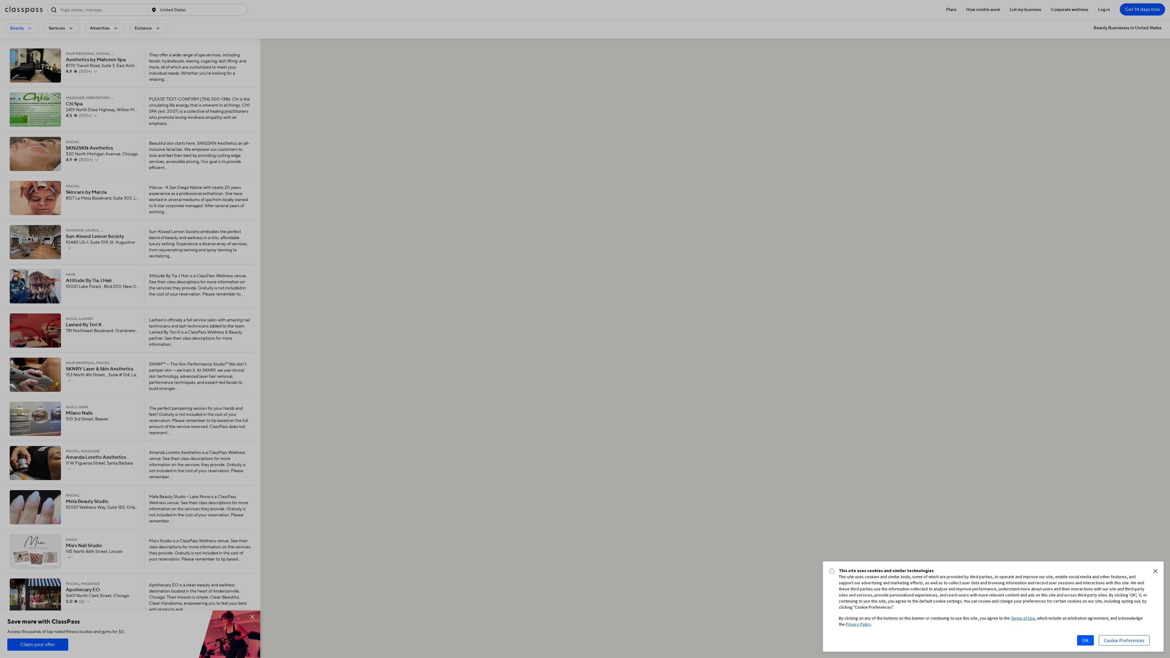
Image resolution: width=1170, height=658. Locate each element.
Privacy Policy (858, 624)
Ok (1085, 640)
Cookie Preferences (1124, 640)
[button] (1155, 571)
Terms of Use (1023, 618)
